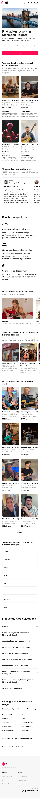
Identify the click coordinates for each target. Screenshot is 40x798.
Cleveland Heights (27, 722)
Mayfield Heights (7, 726)
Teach (30, 3)
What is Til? (6, 627)
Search (20, 53)
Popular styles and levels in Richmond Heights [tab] (25, 709)
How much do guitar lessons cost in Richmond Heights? (15, 634)
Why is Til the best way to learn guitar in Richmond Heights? (17, 681)
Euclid (23, 719)
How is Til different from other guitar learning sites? (16, 672)
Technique (7, 559)
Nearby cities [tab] (6, 709)
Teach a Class (7, 776)
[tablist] (20, 710)
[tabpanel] (20, 722)
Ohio (15, 738)
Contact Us (6, 784)
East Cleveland (26, 726)
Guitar (9, 738)
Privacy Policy (22, 776)
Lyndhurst (5, 719)
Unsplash (24, 747)
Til (3, 738)
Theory (6, 551)
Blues (5, 575)
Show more (25, 730)
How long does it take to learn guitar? (16, 647)
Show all (20, 532)
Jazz (5, 607)
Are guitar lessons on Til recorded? (15, 665)
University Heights (7, 730)
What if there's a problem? (12, 688)
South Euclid (25, 715)
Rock (5, 583)
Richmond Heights (7, 715)
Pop (5, 591)
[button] (17, 408)
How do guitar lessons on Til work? (15, 653)
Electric (6, 567)
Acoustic (7, 599)
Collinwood (5, 722)
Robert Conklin (16, 747)
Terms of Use (22, 780)
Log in (36, 3)
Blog (3, 780)
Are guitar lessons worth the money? (16, 641)
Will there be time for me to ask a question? (19, 659)
